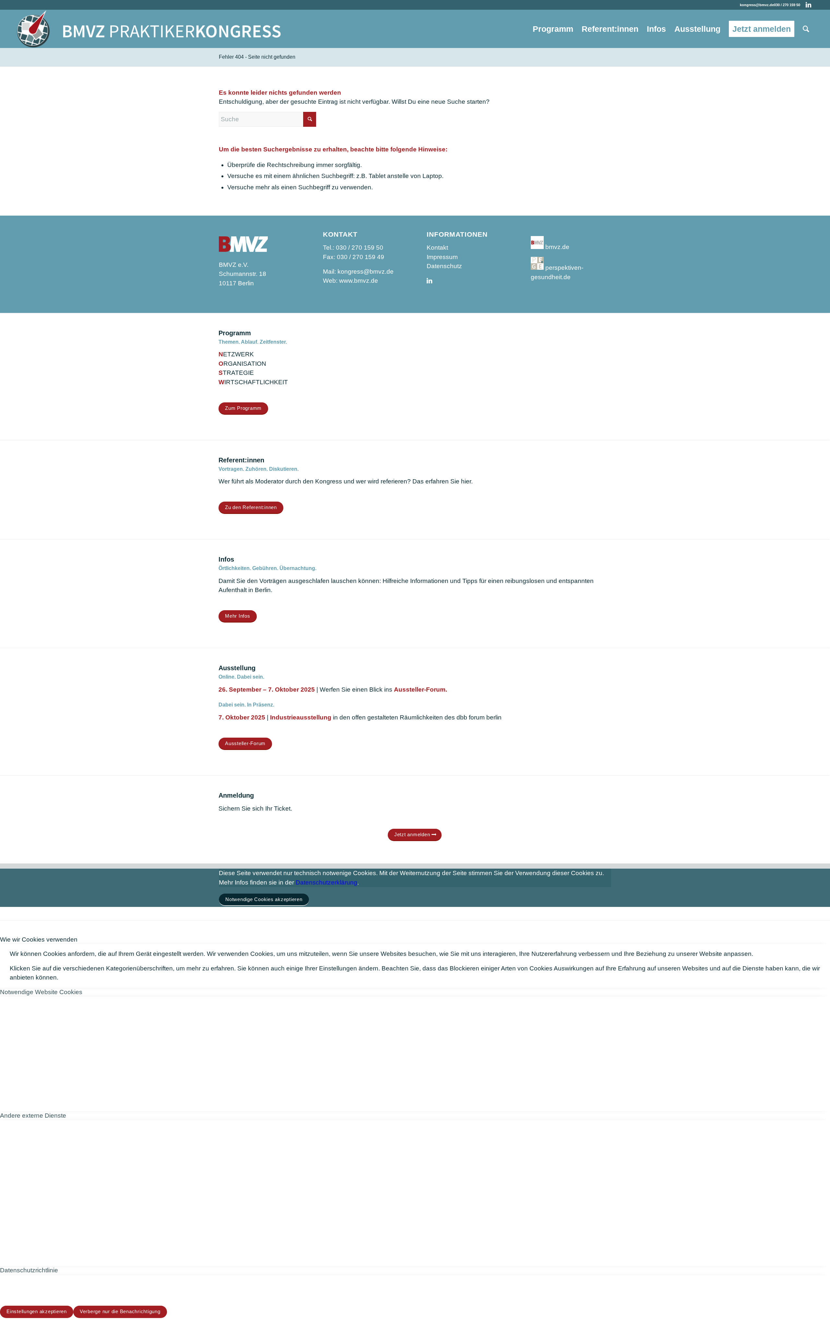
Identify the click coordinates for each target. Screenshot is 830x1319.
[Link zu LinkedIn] (808, 5)
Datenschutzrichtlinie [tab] (29, 1270)
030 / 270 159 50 (787, 5)
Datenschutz (444, 266)
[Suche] (806, 29)
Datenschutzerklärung (326, 882)
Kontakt (437, 247)
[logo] (149, 29)
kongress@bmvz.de (757, 5)
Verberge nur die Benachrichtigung (120, 1311)
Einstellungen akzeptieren (36, 1311)
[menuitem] (552, 29)
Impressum (442, 257)
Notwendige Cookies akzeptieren (263, 899)
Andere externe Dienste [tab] (33, 1115)
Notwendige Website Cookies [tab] (41, 992)
